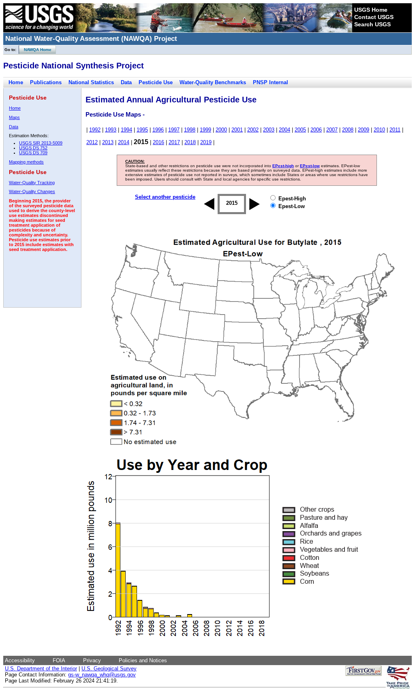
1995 (142, 130)
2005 (300, 130)
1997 (174, 130)
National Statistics (91, 82)
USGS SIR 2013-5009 (40, 142)
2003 (268, 130)
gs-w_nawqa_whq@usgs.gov (102, 675)
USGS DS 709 (33, 152)
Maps (14, 117)
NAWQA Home (35, 49)
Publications (46, 82)
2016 (158, 142)
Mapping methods (26, 161)
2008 (347, 130)
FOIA (59, 660)
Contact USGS (374, 17)
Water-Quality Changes (32, 191)
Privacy (92, 660)
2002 (253, 130)
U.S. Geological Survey (109, 668)
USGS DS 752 (33, 147)
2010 (379, 130)
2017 (174, 142)
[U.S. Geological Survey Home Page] (39, 30)
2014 (123, 142)
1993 (110, 130)
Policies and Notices (143, 660)
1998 (189, 130)
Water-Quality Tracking (32, 182)
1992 (95, 130)
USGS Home (370, 9)
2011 (394, 130)
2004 (284, 130)
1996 (158, 130)
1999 (205, 130)
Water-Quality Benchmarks (213, 82)
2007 (332, 130)
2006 (316, 130)
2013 (107, 142)
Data (126, 82)
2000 (221, 130)
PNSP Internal (270, 82)
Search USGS (372, 24)
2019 (206, 142)
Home (16, 82)
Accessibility (20, 660)
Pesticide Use (156, 82)
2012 (92, 142)
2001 (237, 130)
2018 (190, 142)
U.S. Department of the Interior (41, 668)
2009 (363, 130)
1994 (126, 130)
